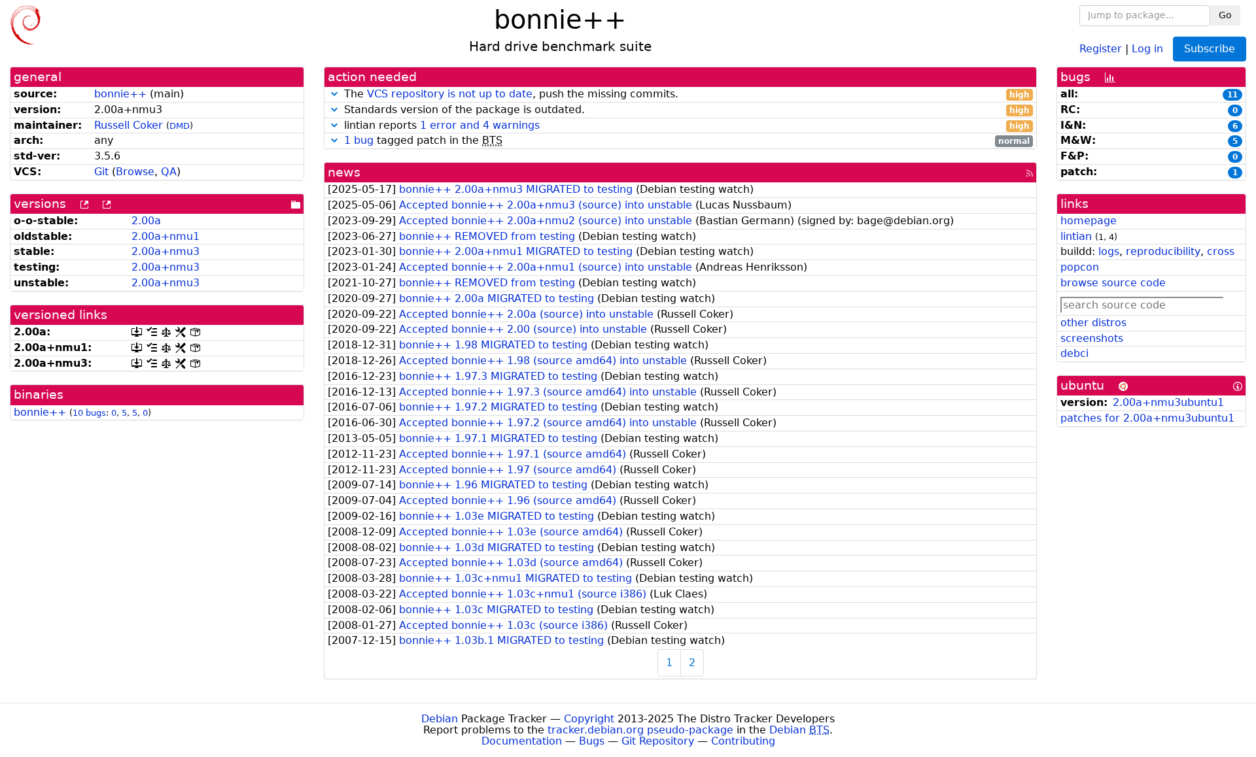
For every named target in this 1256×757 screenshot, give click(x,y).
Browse (135, 171)
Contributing (743, 741)
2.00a (146, 220)
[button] (334, 94)
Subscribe (1209, 48)
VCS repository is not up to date (449, 94)
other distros (1093, 322)
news (344, 172)
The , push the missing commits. (685, 94)
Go (1225, 15)
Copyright (589, 719)
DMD (179, 126)
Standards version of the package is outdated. (685, 110)
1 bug (359, 140)
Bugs (591, 741)
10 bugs (89, 413)
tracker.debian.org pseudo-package (640, 730)
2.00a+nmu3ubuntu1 (1168, 402)
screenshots (1091, 338)
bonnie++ (120, 94)
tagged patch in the (687, 140)
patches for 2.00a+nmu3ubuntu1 (1147, 418)
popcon (1079, 267)
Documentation (521, 741)
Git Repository (657, 741)
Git (101, 171)
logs (1108, 251)
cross (1220, 251)
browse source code (1113, 283)
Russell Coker (128, 125)
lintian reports (685, 125)
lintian (1076, 236)
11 (1232, 94)
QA (169, 171)
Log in (1147, 48)
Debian (439, 719)
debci (1074, 353)
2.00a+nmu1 (165, 236)
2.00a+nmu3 (165, 251)
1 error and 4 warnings (480, 125)
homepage (1088, 220)
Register (1100, 48)
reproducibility (1163, 251)
